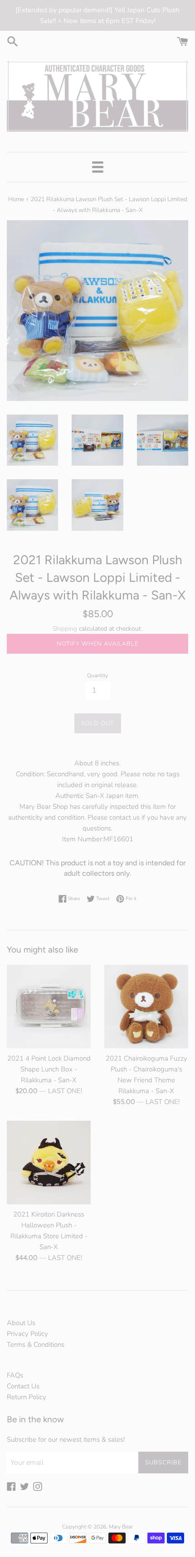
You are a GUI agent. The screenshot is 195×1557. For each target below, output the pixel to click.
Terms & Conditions (35, 1344)
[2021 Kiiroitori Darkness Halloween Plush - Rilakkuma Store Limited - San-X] (49, 1162)
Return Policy (26, 1396)
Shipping (65, 628)
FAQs (15, 1375)
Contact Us (23, 1386)
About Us (21, 1322)
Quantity (97, 675)
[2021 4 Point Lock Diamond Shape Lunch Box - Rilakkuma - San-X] (49, 1006)
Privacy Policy (27, 1333)
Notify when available (97, 644)
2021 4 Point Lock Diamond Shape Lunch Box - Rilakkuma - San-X (49, 1069)
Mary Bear (121, 1526)
